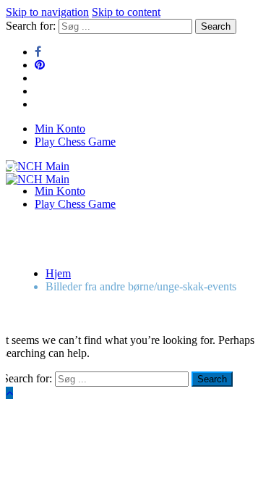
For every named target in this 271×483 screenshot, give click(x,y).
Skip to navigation (47, 12)
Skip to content (126, 12)
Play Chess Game (75, 141)
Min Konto (60, 128)
